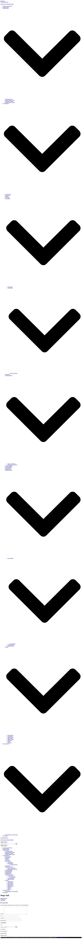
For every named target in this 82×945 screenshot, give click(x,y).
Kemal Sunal (10, 738)
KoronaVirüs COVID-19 (12, 464)
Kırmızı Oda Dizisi (13, 373)
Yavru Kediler (12, 643)
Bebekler (7, 196)
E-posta (2, 918)
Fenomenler (7, 374)
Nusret (9, 741)
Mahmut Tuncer (11, 739)
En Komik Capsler (8, 99)
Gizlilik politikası (63, 937)
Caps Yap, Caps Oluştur (7, 6)
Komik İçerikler (6, 7)
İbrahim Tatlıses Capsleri (10, 102)
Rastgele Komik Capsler (10, 100)
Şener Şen (10, 742)
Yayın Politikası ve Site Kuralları (11, 834)
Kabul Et (58, 937)
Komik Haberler (8, 468)
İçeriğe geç (2, 0)
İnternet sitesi (2, 920)
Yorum (2, 913)
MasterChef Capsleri (9, 101)
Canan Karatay (10, 735)
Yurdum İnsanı (8, 469)
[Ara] (16, 844)
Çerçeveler (7, 197)
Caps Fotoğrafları (8, 466)
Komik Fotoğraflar (8, 465)
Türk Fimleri (10, 286)
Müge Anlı (10, 740)
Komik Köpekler (11, 644)
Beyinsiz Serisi (8, 194)
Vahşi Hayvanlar (11, 645)
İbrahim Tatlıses (11, 737)
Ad (1, 915)
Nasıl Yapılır (5, 835)
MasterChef (7, 195)
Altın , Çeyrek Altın (11, 463)
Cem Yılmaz (10, 736)
